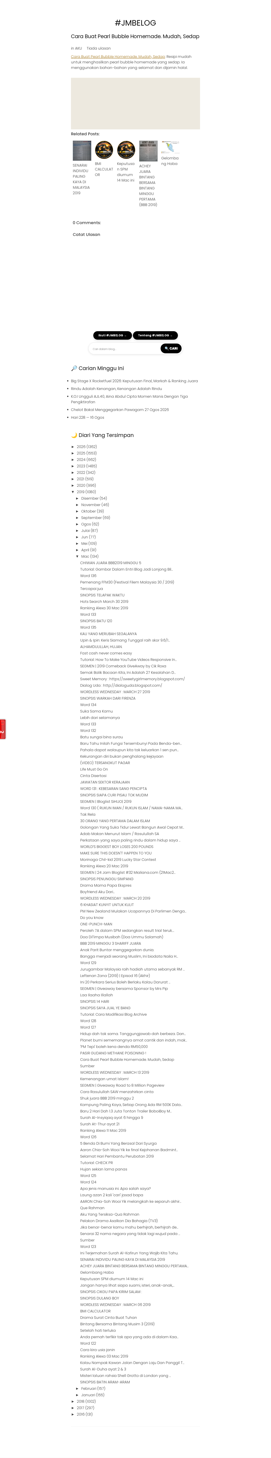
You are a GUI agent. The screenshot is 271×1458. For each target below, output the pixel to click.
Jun (85, 537)
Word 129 (88, 962)
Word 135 (88, 627)
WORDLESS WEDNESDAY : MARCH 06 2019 (115, 1304)
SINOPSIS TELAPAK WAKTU (102, 595)
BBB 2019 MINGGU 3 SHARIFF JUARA (110, 943)
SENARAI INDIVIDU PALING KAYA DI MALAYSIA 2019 (122, 1259)
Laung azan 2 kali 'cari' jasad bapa (111, 1195)
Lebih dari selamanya (100, 717)
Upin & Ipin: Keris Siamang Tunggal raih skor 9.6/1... (125, 640)
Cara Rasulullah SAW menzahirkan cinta (117, 1091)
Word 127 (88, 1027)
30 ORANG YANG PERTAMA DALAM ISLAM (115, 820)
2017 (81, 1407)
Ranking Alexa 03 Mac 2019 (104, 1356)
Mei (84, 543)
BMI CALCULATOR (104, 169)
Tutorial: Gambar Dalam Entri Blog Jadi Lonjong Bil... (126, 569)
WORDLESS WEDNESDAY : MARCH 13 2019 (114, 1072)
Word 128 (88, 1020)
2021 (81, 479)
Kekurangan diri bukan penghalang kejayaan (122, 756)
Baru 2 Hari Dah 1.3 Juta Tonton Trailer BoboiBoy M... (126, 1111)
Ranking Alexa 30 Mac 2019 (104, 608)
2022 (81, 472)
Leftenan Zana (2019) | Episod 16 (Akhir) (115, 975)
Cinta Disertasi (93, 775)
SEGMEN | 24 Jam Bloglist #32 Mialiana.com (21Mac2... (128, 872)
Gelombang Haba (97, 1272)
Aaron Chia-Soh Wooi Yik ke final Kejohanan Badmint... (129, 1149)
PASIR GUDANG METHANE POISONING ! (113, 1053)
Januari (88, 1395)
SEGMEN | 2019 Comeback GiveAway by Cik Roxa (123, 666)
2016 (81, 1414)
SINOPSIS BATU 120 (96, 620)
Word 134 (88, 704)
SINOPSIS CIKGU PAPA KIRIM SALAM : (111, 1291)
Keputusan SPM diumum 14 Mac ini (111, 1278)
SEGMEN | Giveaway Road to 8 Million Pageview (122, 1085)
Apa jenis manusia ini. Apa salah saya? (115, 1188)
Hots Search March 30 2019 (104, 601)
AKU (78, 48)
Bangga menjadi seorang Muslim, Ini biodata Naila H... (129, 956)
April (85, 550)
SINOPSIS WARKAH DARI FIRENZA (108, 698)
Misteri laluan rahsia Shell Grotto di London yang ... (125, 1375)
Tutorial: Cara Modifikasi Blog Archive (113, 1014)
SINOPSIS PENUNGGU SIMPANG (106, 879)
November (91, 504)
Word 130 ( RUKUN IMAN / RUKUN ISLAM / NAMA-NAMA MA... (131, 808)
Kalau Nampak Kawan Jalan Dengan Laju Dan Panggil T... (132, 1362)
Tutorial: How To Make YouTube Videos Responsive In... (128, 659)
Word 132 (88, 730)
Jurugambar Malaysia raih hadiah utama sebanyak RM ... (132, 969)
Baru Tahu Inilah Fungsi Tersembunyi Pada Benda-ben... (131, 743)
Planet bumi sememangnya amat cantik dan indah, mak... (133, 1040)
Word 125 (88, 1175)
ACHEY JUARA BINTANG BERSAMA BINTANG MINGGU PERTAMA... (134, 1266)
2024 (81, 459)
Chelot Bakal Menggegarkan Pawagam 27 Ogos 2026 (120, 409)
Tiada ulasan (99, 48)
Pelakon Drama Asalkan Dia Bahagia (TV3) (119, 1220)
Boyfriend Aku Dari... (97, 891)
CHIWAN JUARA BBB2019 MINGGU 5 (110, 562)
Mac (85, 556)
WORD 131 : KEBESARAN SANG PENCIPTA (113, 788)
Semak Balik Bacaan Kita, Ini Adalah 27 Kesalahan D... (128, 672)
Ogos (86, 524)
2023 (81, 466)
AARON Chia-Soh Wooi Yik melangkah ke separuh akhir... (130, 1201)
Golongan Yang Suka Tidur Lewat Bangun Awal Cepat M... (132, 827)
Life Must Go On (94, 769)
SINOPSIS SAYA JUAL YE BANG (105, 1008)
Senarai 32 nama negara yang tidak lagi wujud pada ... (130, 1233)
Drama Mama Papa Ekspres (105, 885)
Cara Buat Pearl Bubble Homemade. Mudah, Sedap (135, 36)
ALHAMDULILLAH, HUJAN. (101, 646)
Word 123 (88, 1246)
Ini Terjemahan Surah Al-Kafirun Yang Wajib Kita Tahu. (129, 1253)
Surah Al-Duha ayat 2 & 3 (103, 1369)
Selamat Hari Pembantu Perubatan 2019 (117, 1156)
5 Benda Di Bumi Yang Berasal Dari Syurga (118, 1143)
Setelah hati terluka (98, 1330)
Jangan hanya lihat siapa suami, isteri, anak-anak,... (127, 1285)
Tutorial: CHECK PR (96, 1162)
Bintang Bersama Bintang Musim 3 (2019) (117, 1324)
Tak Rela (87, 814)
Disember (90, 498)
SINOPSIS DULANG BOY (99, 1298)
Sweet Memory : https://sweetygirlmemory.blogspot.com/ (132, 679)
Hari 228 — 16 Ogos (87, 417)
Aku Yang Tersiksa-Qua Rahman (109, 1214)
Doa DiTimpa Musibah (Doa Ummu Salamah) (121, 937)
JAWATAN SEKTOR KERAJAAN (105, 782)
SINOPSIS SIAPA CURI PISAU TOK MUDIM (114, 795)
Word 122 (88, 1343)
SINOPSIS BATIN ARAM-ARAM (105, 1382)
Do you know (91, 917)
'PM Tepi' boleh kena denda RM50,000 (114, 1046)
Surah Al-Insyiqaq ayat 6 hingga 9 (111, 1117)
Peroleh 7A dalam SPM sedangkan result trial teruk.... (127, 930)
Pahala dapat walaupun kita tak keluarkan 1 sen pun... (129, 749)
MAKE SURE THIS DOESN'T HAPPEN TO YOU (116, 853)
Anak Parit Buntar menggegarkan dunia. (117, 949)
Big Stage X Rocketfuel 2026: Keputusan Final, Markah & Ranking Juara (134, 381)
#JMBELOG (135, 23)
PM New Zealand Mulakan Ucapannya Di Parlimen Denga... (133, 911)
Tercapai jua (91, 588)
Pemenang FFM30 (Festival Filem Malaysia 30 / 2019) (127, 582)
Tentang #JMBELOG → (155, 335)
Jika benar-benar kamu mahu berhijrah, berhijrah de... (129, 1227)
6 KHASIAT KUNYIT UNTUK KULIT (107, 904)
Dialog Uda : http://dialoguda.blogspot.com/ (121, 685)
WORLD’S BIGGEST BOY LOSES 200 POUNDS (116, 846)
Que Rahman (92, 1207)
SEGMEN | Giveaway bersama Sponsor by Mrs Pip (124, 988)
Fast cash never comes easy (106, 653)
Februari (89, 1388)
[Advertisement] (135, 103)
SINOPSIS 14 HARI (94, 1001)
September (92, 517)
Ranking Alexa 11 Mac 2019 (103, 1130)
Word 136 (88, 575)
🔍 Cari (171, 348)
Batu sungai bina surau (101, 737)
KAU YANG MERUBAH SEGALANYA (108, 633)
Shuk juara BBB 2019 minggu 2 (107, 1098)
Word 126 (88, 1137)
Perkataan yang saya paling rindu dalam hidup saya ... (130, 840)
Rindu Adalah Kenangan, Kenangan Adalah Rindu (116, 388)
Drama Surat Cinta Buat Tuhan (108, 1317)
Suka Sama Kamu (96, 711)
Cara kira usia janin (97, 1349)
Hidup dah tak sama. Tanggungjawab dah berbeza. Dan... (133, 1033)
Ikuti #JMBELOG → (112, 335)
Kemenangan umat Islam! (104, 1078)
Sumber (87, 1066)
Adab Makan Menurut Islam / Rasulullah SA (119, 833)
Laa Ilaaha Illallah (96, 995)
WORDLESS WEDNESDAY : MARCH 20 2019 (115, 898)
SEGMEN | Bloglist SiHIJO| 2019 (105, 801)
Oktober (89, 511)
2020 (81, 485)
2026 (81, 446)
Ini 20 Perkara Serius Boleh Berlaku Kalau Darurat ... (125, 982)
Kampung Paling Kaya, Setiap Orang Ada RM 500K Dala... (131, 1104)
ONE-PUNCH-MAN (96, 924)
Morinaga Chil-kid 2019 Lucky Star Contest (118, 859)
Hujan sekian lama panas (103, 1169)
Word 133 (88, 614)
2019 (81, 491)
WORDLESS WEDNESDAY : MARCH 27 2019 (115, 691)
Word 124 (88, 1182)
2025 (81, 453)
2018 (81, 1401)
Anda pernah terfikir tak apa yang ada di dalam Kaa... (129, 1336)
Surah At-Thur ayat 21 (99, 1124)
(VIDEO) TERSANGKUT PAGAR (105, 762)
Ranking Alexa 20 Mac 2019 (104, 866)
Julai (86, 530)
